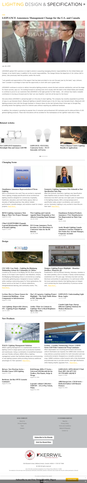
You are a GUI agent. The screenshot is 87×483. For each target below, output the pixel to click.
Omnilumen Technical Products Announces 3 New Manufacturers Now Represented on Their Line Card (70, 216)
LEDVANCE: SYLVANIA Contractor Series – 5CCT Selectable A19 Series (39, 147)
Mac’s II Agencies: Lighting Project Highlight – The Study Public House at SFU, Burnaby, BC (43, 296)
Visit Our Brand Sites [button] (43, 442)
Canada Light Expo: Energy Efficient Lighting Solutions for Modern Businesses (69, 307)
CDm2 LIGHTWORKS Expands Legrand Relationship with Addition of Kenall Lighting (15, 225)
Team (22, 426)
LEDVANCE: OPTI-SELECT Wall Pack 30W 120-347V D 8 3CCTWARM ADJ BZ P (71, 371)
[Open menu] (84, 4)
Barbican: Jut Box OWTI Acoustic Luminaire (14, 381)
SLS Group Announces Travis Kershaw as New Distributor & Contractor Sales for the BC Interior (41, 228)
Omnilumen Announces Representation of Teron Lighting (19, 190)
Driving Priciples (22, 423)
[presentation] (13, 135)
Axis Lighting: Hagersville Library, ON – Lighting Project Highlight (15, 308)
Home (3, 14)
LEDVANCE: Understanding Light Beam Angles (71, 295)
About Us (22, 421)
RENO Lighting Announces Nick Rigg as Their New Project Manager (15, 214)
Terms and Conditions (65, 426)
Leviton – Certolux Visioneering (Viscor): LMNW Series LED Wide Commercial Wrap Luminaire (62, 346)
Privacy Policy (65, 423)
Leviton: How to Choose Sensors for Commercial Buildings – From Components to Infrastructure (15, 296)
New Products (8, 318)
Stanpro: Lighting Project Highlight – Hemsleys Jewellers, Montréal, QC (61, 269)
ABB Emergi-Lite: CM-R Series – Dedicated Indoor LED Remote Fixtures (70, 384)
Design (5, 241)
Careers (22, 428)
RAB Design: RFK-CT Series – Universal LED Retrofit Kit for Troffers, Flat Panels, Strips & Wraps (41, 372)
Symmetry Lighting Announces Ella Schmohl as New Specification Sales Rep (63, 190)
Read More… (12, 206)
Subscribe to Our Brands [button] (44, 437)
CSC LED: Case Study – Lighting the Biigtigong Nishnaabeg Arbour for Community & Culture (19, 269)
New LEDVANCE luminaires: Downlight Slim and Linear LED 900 (13, 146)
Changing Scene (9, 162)
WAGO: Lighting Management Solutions (17, 345)
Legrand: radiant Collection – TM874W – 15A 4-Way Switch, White (41, 386)
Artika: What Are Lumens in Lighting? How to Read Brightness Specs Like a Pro (42, 309)
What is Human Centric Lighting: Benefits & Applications (72, 146)
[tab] (40, 156)
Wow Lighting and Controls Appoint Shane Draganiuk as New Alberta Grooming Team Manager (42, 215)
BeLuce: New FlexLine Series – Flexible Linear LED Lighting (13, 370)
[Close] (85, 478)
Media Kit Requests (65, 428)
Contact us (65, 430)
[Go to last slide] (2, 140)
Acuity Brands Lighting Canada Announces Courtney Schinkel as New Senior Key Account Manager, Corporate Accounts (71, 230)
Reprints (65, 421)
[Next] (84, 140)
